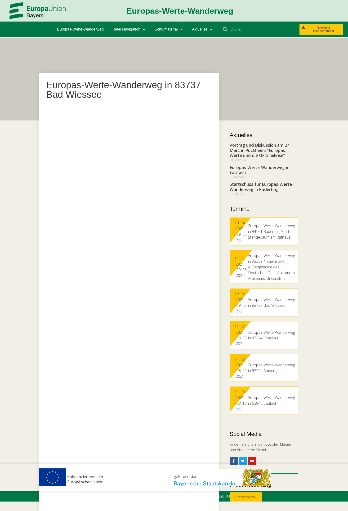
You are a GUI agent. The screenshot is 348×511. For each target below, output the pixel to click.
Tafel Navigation (126, 29)
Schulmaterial (166, 29)
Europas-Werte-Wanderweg (80, 29)
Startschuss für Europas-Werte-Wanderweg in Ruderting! (261, 186)
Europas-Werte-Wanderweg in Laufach (259, 169)
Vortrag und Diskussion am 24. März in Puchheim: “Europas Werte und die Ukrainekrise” (260, 150)
